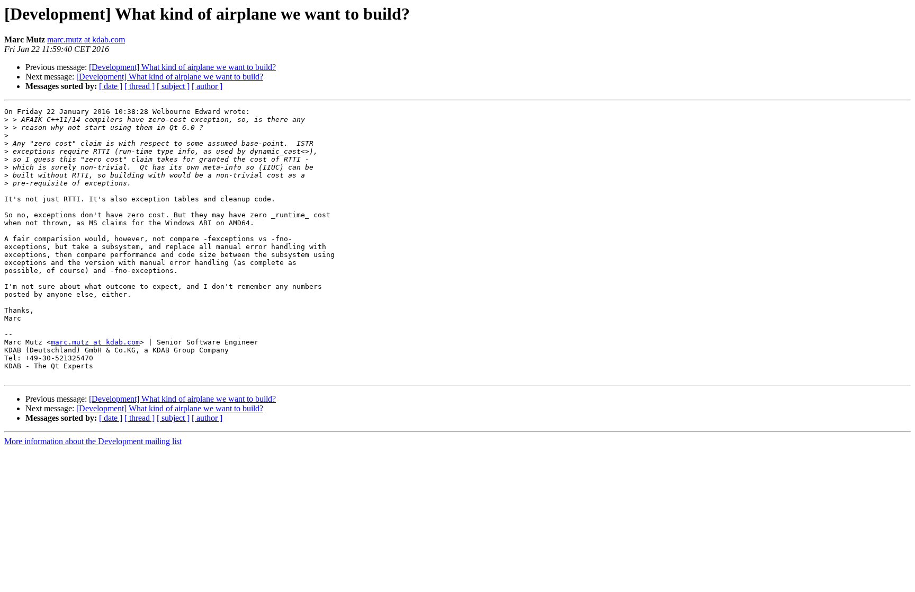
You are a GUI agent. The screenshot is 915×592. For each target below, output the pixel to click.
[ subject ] (173, 86)
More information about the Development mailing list (93, 441)
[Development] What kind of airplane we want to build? (182, 67)
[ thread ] (139, 86)
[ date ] (110, 86)
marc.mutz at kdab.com (86, 39)
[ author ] (207, 86)
